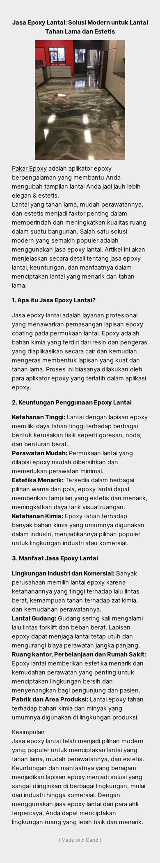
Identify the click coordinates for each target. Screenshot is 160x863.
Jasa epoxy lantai (36, 315)
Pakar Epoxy (29, 168)
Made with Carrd (80, 840)
